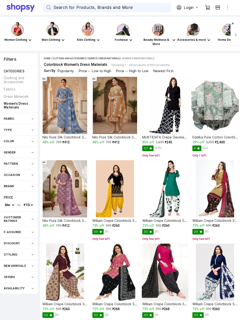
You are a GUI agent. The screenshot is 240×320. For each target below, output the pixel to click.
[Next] (235, 35)
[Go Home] (25, 7)
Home (47, 58)
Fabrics (92, 58)
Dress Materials (109, 58)
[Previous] (4, 35)
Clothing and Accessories (69, 58)
